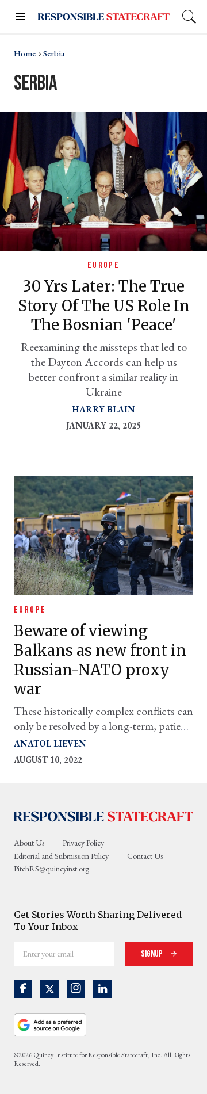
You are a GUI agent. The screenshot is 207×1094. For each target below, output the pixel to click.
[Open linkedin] (102, 989)
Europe (103, 265)
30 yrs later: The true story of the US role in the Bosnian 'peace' (104, 306)
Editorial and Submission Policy (61, 856)
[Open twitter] (49, 989)
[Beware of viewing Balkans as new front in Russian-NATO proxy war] (103, 534)
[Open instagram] (76, 989)
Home (25, 53)
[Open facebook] (23, 989)
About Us (29, 842)
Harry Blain (103, 409)
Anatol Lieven (50, 743)
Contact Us (145, 856)
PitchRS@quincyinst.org (51, 868)
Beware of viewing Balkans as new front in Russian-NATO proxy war (100, 659)
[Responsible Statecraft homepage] (103, 816)
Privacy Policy (83, 842)
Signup (152, 953)
